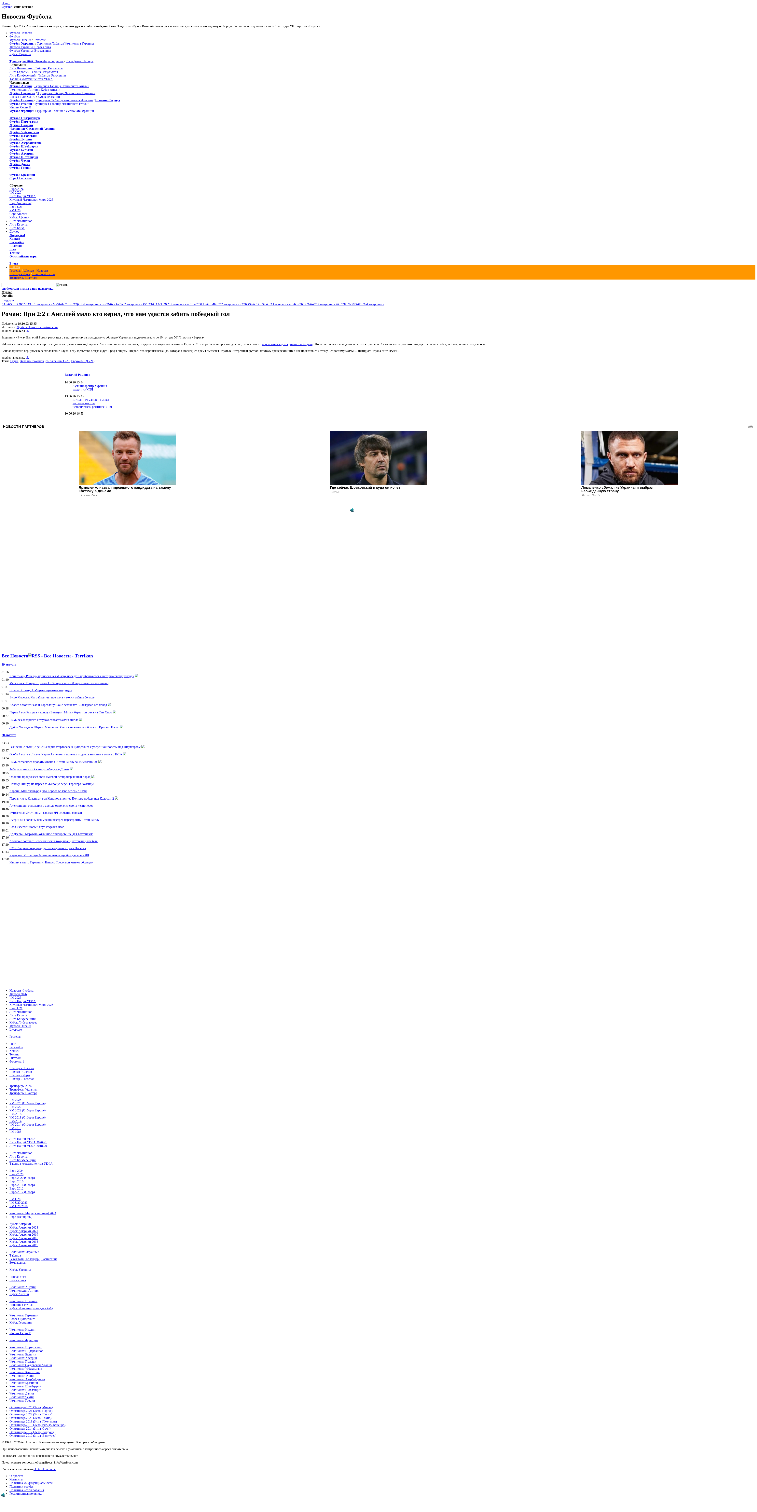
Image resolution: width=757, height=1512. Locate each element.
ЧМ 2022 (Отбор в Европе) (27, 1110)
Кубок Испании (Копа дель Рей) (31, 1308)
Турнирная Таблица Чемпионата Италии (61, 103)
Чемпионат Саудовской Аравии (30, 1365)
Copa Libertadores (21, 178)
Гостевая (15, 270)
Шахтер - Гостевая (21, 1078)
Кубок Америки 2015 (23, 1241)
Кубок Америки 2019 (23, 1234)
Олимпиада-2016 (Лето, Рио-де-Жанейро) (37, 1425)
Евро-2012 (16, 1188)
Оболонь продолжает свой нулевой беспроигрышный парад (49, 776)
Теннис (14, 252)
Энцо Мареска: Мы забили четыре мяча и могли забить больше (51, 697)
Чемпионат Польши (22, 1361)
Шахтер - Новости (35, 270)
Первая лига (17, 1276)
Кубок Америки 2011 (23, 1245)
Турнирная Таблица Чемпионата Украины (65, 43)
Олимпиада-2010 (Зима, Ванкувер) (32, 1435)
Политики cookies (21, 1486)
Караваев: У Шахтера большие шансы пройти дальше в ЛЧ (49, 855)
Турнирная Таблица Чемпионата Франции (65, 111)
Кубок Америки (20, 1224)
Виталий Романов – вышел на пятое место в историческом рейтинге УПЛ (92, 403)
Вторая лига (17, 1280)
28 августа (9, 735)
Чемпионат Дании (21, 1393)
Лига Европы (18, 224)
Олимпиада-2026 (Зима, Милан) (31, 1407)
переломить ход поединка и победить (287, 344)
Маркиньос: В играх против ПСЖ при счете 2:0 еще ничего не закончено (58, 683)
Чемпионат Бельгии (22, 1354)
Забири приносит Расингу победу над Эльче (39, 769)
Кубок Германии (49, 96)
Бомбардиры (17, 1262)
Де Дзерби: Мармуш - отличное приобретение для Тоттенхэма (51, 834)
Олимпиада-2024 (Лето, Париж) (30, 1410)
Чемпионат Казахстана (24, 1372)
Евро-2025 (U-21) (82, 361)
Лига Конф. (17, 228)
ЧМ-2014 (15, 1121)
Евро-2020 (16, 1174)
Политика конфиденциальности (31, 1483)
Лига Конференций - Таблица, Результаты (37, 75)
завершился (27, 304)
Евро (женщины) (20, 203)
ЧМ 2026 (15, 192)
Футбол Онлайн (20, 40)
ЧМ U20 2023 (18, 1202)
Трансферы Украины (49, 61)
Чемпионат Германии (23, 1315)
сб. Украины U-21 (58, 361)
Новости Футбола (21, 990)
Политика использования (26, 1490)
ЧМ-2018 (15, 1114)
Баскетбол (16, 242)
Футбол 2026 (18, 994)
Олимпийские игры (23, 256)
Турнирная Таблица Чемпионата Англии (61, 86)
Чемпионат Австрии (23, 1358)
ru (9, 3)
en (6, 3)
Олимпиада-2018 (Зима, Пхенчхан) (33, 1421)
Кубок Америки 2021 (23, 1231)
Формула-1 (17, 235)
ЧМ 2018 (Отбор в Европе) (27, 1117)
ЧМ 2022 (15, 1106)
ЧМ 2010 (15, 1128)
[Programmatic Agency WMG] (352, 510)
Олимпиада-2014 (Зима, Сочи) (29, 1428)
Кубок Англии (50, 89)
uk (3, 3)
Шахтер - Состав (43, 274)
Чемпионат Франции (23, 1340)
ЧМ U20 (15, 210)
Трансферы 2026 (20, 1086)
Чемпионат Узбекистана (25, 1368)
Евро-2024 (16, 189)
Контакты (16, 1479)
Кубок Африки (19, 217)
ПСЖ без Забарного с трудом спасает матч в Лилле (43, 720)
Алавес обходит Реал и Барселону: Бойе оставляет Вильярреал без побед (58, 705)
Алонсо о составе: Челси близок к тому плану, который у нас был (53, 841)
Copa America (18, 213)
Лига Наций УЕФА (22, 196)
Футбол (7, 6)
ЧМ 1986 (15, 1131)
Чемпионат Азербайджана (27, 1379)
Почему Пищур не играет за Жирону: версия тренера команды (51, 784)
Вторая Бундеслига (22, 96)
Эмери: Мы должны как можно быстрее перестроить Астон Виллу (54, 819)
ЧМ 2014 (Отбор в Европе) (27, 1124)
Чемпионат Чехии (21, 1397)
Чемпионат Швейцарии (25, 1386)
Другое (14, 231)
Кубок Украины (20, 54)
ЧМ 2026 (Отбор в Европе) (27, 1103)
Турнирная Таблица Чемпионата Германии (66, 93)
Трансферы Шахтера (79, 61)
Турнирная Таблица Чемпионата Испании (64, 100)
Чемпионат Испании (23, 1301)
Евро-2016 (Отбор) (22, 1185)
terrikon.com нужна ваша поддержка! (28, 288)
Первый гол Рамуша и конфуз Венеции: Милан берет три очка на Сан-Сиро (60, 712)
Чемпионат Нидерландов (26, 1351)
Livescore (40, 40)
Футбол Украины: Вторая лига (30, 50)
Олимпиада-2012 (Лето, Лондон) (31, 1432)
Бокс (12, 249)
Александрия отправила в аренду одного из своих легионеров (51, 805)
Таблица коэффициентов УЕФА (31, 79)
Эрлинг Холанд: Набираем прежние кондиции (40, 690)
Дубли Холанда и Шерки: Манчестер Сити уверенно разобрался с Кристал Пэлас (64, 727)
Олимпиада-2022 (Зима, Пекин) (30, 1414)
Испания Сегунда (21, 1304)
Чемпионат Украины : (24, 1252)
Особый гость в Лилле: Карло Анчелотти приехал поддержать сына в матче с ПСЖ (65, 754)
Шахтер (14, 267)
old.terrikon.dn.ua (45, 1469)
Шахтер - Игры (19, 274)
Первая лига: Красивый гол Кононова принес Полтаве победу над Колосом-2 (61, 798)
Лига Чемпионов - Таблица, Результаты (36, 68)
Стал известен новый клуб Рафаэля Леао (36, 827)
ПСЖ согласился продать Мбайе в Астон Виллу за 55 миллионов (53, 761)
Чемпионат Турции (22, 1375)
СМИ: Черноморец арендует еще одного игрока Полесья (47, 848)
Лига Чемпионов (20, 221)
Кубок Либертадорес (23, 1022)
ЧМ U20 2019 (18, 1206)
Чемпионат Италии (22, 1329)
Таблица (15, 1255)
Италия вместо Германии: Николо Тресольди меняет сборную (51, 862)
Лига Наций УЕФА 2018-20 (28, 1146)
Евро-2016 (16, 1181)
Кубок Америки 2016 (23, 1238)
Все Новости (15, 655)
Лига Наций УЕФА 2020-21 (28, 1142)
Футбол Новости (20, 32)
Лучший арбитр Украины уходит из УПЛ (90, 387)
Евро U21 (15, 206)
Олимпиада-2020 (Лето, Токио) (30, 1418)
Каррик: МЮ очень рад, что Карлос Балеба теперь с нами (48, 791)
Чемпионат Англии (22, 1287)
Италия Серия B (20, 107)
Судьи (14, 361)
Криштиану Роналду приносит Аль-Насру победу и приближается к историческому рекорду (71, 676)
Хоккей (14, 238)
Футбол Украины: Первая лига (30, 47)
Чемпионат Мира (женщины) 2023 (32, 1213)
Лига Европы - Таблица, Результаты (33, 72)
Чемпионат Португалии (25, 1347)
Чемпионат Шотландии (25, 1390)
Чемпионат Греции (22, 1400)
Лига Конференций (22, 1019)
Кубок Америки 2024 (23, 1227)
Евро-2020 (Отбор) (22, 1177)
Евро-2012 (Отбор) (22, 1192)
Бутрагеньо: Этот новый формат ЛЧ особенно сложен (45, 812)
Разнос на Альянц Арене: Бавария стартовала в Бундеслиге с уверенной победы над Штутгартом (75, 747)
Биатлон (15, 245)
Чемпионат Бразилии (23, 1382)
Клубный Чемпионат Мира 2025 (31, 199)
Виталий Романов (32, 361)
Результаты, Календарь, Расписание (33, 1259)
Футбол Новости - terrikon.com (37, 327)
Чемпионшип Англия (23, 89)
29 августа (9, 664)
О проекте (16, 1476)
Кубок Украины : (20, 1269)
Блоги (13, 263)
